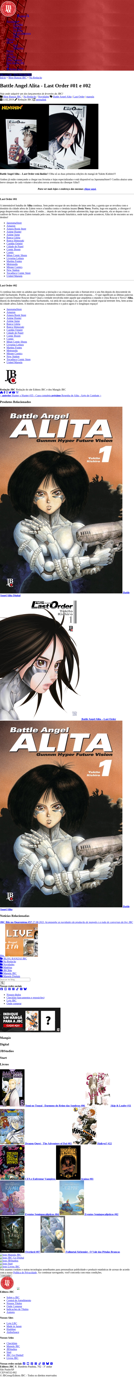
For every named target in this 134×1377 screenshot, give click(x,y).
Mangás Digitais (11, 976)
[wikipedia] (17, 392)
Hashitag (11, 1329)
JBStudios (12, 1349)
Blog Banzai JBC (17, 77)
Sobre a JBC (13, 1297)
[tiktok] (17, 989)
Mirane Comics (14, 267)
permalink (41, 99)
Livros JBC (12, 1358)
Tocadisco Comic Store (19, 273)
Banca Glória (13, 237)
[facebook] (4, 392)
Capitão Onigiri (15, 243)
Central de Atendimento (19, 1300)
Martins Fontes (14, 261)
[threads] (21, 989)
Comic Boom (13, 249)
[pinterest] (9, 989)
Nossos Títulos (14, 1303)
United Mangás (14, 276)
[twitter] (10, 392)
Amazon (11, 225)
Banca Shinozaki (15, 240)
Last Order (78, 96)
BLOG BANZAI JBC (15, 958)
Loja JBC (12, 1000)
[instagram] (7, 392)
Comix (10, 252)
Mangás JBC (10, 973)
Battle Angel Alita (62, 96)
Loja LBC (12, 1323)
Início (3, 77)
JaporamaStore (14, 222)
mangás (90, 96)
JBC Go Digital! (15, 1355)
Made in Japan (14, 1326)
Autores (11, 1312)
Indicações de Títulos (17, 1309)
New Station (13, 270)
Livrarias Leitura (15, 258)
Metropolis (12, 264)
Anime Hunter (14, 231)
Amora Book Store (16, 228)
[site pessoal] (1, 392)
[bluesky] (25, 989)
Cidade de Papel (15, 246)
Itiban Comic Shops (17, 255)
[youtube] (13, 392)
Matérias (7, 967)
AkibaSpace (13, 1332)
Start (9, 1352)
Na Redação (35, 77)
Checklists (12, 1343)
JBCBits (7, 970)
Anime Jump (13, 234)
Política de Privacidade (25, 1272)
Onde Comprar (14, 1306)
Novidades (43, 96)
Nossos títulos (14, 994)
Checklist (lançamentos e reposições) (25, 997)
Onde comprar (14, 1003)
